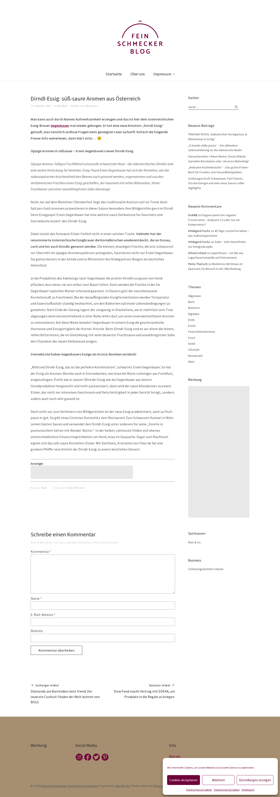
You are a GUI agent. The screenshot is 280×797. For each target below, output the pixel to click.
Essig (70, 487)
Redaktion (63, 105)
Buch (191, 302)
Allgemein (194, 296)
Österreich (79, 487)
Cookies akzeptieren (184, 780)
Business (194, 308)
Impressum (248, 789)
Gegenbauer (60, 125)
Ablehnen (218, 780)
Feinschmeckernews (201, 332)
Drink (191, 320)
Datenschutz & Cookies (199, 789)
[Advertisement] (82, 472)
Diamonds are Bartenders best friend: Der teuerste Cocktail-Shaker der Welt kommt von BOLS (65, 693)
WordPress (123, 786)
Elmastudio (161, 786)
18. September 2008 (41, 105)
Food (43, 487)
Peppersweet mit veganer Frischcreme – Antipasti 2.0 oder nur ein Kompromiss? (214, 219)
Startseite (114, 74)
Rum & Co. (194, 542)
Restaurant (195, 356)
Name (36, 598)
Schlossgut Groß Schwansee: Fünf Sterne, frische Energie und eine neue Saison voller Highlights (216, 183)
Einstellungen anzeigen (255, 780)
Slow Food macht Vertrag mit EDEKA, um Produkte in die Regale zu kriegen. (144, 691)
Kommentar (41, 551)
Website (37, 631)
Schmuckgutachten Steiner (206, 569)
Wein (191, 362)
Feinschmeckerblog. (53, 786)
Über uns (137, 74)
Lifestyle (194, 350)
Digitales (194, 314)
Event (192, 326)
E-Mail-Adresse (43, 614)
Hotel (191, 344)
